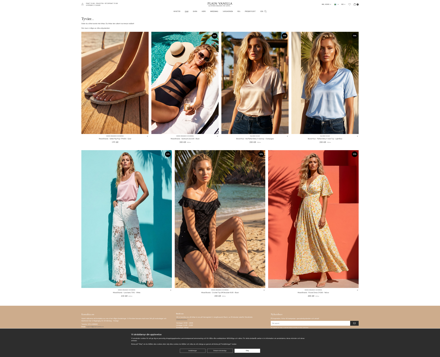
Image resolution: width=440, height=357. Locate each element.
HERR (204, 11)
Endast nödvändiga (219, 351)
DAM (186, 11)
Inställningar (192, 351)
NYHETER (177, 11)
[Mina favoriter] (349, 4)
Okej (247, 351)
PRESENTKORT (250, 11)
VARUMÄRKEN (228, 11)
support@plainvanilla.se (95, 327)
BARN (195, 11)
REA (238, 11)
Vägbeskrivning (181, 319)
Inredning (214, 11)
